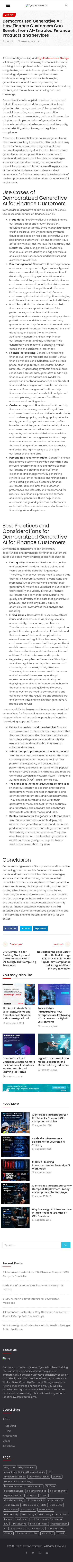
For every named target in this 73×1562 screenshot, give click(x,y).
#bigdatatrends (26, 1467)
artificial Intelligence (14, 1476)
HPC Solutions (19, 1523)
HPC (8, 1431)
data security (11, 1514)
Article (9, 15)
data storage (29, 1514)
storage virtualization (27, 1533)
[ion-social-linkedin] (46, 1552)
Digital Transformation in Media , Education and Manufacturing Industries (53, 1062)
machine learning (35, 1528)
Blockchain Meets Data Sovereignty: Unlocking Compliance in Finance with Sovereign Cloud (17, 1013)
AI (50, 1472)
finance (8, 1519)
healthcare (21, 1519)
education (61, 1514)
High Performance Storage (53, 58)
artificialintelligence (39, 1476)
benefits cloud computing (17, 1481)
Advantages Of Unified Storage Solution (24, 1472)
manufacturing (56, 1528)
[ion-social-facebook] (26, 1552)
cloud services (11, 1505)
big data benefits (13, 1495)
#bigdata (9, 1467)
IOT (5, 1528)
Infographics (10, 1436)
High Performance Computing (46, 1519)
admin (9, 41)
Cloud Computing (13, 1500)
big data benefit (58, 1490)
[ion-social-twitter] (33, 1552)
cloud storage (30, 1505)
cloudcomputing (36, 1500)
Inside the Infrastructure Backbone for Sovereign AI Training (48, 1142)
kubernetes (16, 1528)
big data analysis (13, 1490)
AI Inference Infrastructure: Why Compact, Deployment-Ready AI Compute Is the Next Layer (52, 1189)
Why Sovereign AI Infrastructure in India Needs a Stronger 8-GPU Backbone (51, 1213)
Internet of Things (39, 1523)
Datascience (10, 1509)
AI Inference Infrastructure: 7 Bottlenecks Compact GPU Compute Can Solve (50, 1118)
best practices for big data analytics (23, 1486)
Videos (6, 1441)
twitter (26, 928)
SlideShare (9, 1446)
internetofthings (59, 1523)
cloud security (55, 1500)
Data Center (56, 1505)
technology (47, 1533)
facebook (11, 928)
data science (28, 1509)
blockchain (31, 1495)
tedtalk (60, 1533)
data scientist (46, 1509)
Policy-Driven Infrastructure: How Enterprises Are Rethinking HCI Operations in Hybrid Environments (54, 1015)
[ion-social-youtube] (39, 1552)
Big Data (11, 1426)
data (44, 1505)
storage (8, 1533)
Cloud (44, 1495)
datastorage (46, 1514)
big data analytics (36, 1490)
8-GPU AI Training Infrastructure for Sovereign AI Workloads (51, 1165)
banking (57, 1476)
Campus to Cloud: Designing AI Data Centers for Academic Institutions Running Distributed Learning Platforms (19, 1065)
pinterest (41, 928)
